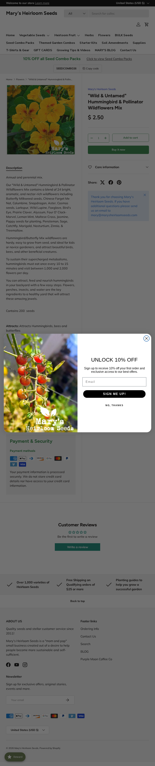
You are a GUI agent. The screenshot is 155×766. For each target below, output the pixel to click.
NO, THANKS (114, 405)
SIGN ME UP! (114, 394)
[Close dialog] (146, 338)
